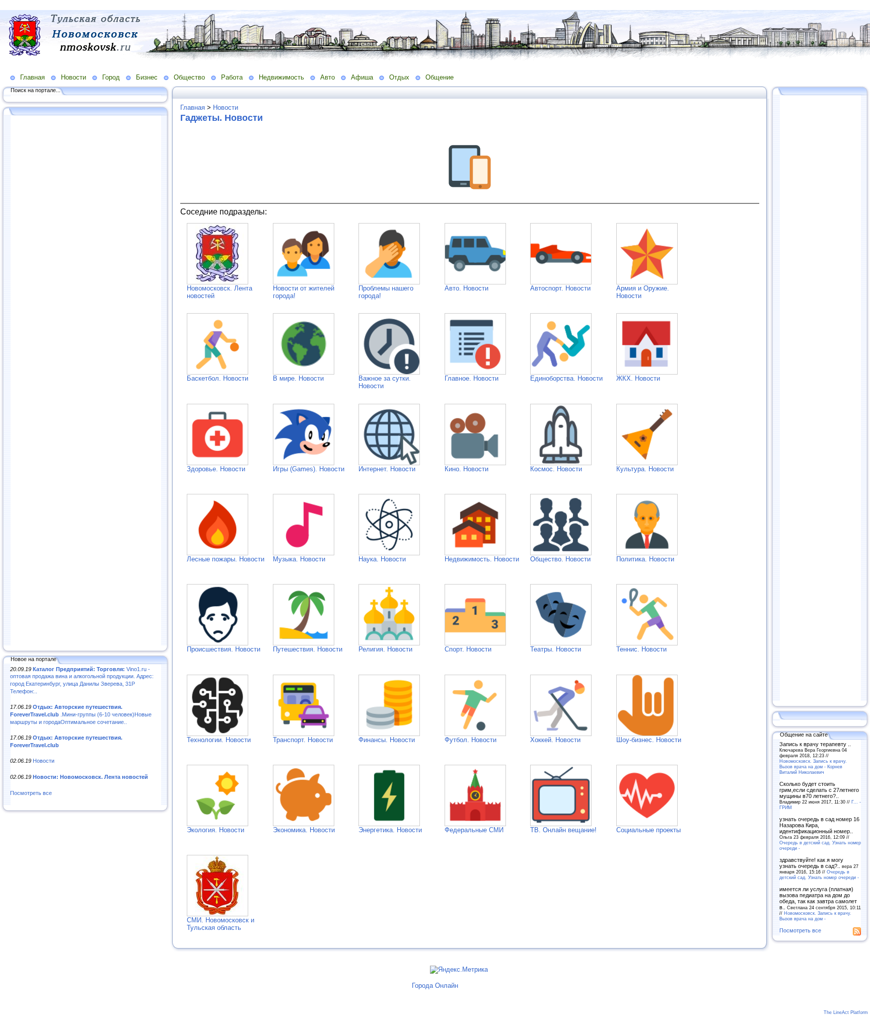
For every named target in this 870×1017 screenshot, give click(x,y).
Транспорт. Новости (303, 740)
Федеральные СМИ (474, 830)
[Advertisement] (85, 381)
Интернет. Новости (386, 469)
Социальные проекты (648, 830)
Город (111, 77)
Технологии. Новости (219, 740)
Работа (232, 77)
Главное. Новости (471, 378)
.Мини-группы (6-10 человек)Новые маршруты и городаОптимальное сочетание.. (81, 714)
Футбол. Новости (470, 740)
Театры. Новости (555, 649)
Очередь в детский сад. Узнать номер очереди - (819, 874)
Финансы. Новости (386, 740)
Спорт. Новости (468, 649)
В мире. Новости (298, 378)
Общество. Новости (560, 559)
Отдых (399, 77)
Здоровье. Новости (216, 469)
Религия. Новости (385, 649)
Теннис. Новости (641, 649)
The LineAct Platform (846, 1012)
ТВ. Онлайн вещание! (563, 830)
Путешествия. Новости (307, 649)
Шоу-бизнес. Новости (648, 740)
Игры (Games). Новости (308, 469)
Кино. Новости (466, 469)
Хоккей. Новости (555, 740)
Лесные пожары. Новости (225, 559)
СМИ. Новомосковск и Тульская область (220, 923)
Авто (327, 77)
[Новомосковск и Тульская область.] (217, 282)
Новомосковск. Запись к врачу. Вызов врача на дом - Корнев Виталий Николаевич (813, 766)
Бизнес (147, 77)
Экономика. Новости (304, 830)
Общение (439, 77)
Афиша (362, 77)
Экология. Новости (215, 830)
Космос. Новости (556, 469)
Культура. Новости (645, 469)
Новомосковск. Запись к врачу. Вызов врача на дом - (815, 915)
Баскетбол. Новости (217, 378)
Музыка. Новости (299, 559)
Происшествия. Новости (223, 649)
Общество (189, 77)
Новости (73, 77)
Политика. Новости (645, 559)
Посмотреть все (31, 793)
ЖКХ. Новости (638, 378)
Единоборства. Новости (566, 378)
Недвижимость (281, 77)
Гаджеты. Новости (221, 118)
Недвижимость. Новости (482, 559)
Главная (32, 77)
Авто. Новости (466, 288)
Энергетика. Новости (390, 830)
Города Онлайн (435, 985)
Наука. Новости (382, 559)
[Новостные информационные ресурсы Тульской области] (217, 914)
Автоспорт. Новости (560, 288)
